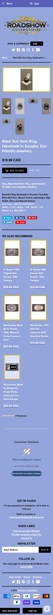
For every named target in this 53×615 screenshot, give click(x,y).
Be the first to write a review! (26, 473)
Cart (36, 3)
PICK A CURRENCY (18, 43)
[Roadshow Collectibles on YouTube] (38, 50)
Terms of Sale (15, 576)
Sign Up (45, 549)
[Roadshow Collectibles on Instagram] (28, 50)
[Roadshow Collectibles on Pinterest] (23, 50)
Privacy (27, 576)
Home (4, 57)
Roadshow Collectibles (27, 590)
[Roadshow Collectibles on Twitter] (13, 50)
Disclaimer (37, 576)
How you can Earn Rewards (26, 530)
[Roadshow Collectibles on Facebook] (18, 50)
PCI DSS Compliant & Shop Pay (27, 534)
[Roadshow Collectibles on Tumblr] (33, 50)
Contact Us (26, 538)
